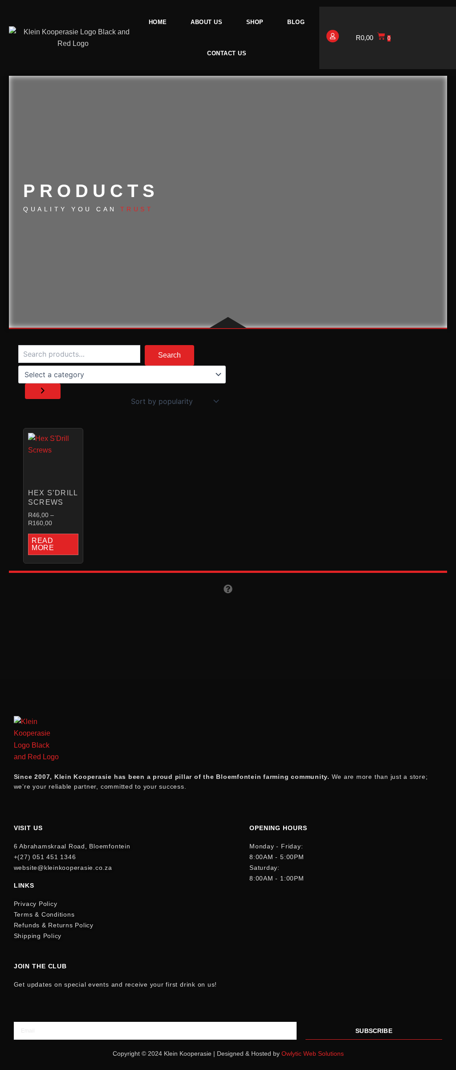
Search (169, 355)
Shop (255, 22)
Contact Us (226, 53)
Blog (296, 22)
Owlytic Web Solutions (312, 1053)
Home (158, 22)
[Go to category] (43, 391)
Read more (43, 544)
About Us (206, 22)
